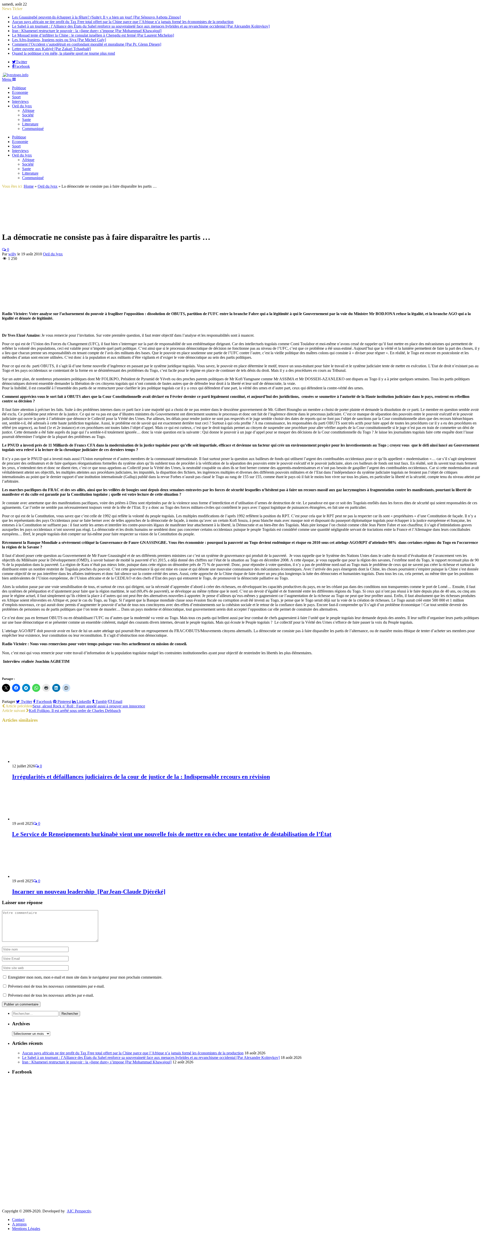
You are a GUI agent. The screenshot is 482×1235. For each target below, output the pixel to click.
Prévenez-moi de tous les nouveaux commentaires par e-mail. (56, 986)
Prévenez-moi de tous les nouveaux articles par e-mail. (51, 995)
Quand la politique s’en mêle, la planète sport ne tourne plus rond (63, 53)
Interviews (20, 101)
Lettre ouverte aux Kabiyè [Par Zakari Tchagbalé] (51, 49)
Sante (26, 119)
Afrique (28, 110)
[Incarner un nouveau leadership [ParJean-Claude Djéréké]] (39, 876)
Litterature (30, 124)
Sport (16, 97)
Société (28, 115)
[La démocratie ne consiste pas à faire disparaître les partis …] (21, 225)
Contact (18, 1219)
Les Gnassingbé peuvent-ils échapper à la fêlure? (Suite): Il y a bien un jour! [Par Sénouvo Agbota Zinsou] (96, 17)
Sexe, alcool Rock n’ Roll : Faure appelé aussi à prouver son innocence (89, 706)
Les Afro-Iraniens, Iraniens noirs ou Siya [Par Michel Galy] (59, 40)
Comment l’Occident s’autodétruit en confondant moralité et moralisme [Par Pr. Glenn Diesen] (86, 44)
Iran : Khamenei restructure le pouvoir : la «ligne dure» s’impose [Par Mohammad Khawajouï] (86, 31)
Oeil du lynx (22, 106)
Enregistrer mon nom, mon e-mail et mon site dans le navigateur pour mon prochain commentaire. (85, 977)
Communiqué (33, 128)
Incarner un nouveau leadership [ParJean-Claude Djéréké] (88, 891)
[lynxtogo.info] (15, 75)
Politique (19, 88)
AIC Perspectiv (79, 1211)
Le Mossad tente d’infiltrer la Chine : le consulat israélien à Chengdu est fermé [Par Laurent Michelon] (93, 35)
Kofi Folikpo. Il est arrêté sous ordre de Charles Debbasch (75, 710)
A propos (19, 1224)
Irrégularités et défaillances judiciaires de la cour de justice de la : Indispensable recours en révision (141, 776)
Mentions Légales (26, 1228)
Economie (20, 92)
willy (12, 254)
